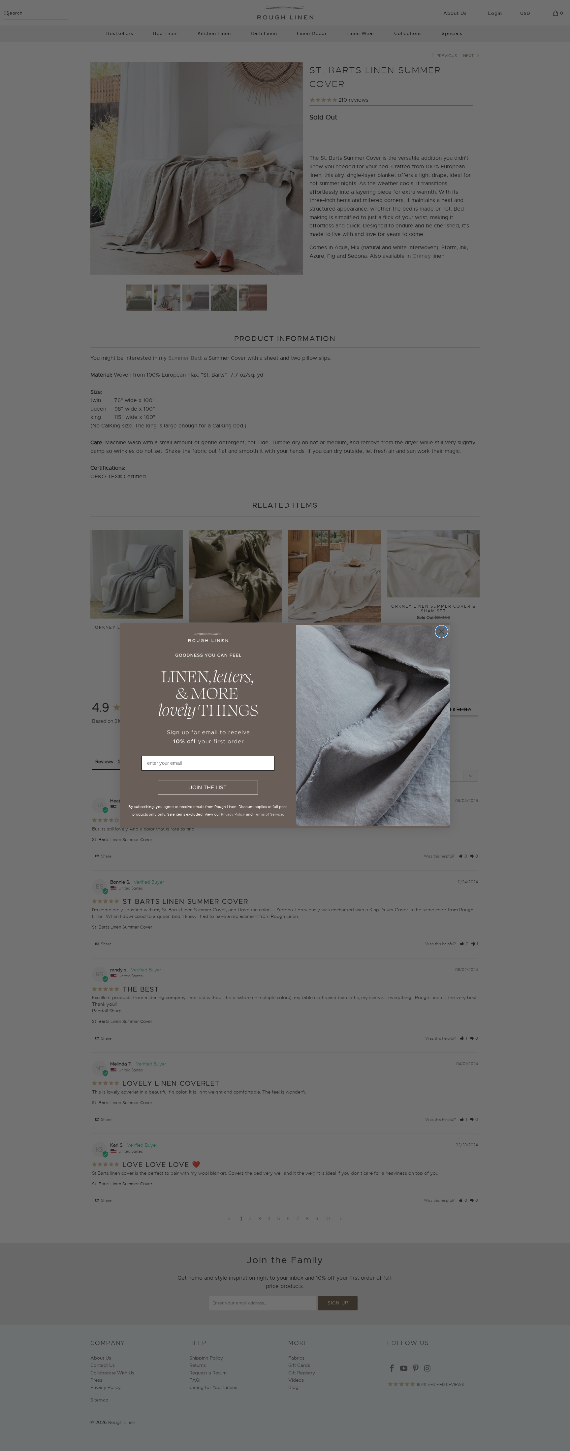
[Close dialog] (441, 631)
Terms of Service (268, 814)
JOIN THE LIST (208, 787)
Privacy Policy (233, 814)
